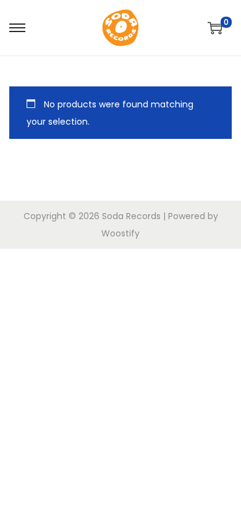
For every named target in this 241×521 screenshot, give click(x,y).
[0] (215, 27)
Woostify (120, 233)
